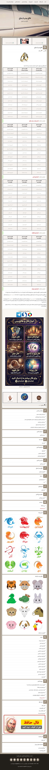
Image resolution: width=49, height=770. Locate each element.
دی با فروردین (38, 241)
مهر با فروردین (38, 185)
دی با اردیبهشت (39, 245)
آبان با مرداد (24, 201)
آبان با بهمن (24, 224)
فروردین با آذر (38, 105)
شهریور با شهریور (10, 149)
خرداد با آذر (10, 105)
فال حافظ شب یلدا (42, 711)
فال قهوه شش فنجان (41, 456)
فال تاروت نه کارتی (41, 664)
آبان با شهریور (24, 205)
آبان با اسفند (24, 228)
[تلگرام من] (34, 759)
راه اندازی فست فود (41, 692)
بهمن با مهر (24, 265)
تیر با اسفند (39, 172)
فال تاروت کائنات (42, 648)
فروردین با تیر (38, 85)
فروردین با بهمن (39, 112)
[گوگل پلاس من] (18, 759)
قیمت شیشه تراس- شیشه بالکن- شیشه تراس (37, 690)
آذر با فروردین (10, 185)
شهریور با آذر (10, 161)
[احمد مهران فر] (39, 43)
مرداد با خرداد (24, 137)
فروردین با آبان (38, 101)
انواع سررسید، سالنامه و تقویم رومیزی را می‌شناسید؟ (36, 685)
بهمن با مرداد (24, 257)
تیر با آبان (38, 157)
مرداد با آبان (24, 157)
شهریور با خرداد (10, 137)
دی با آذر (38, 273)
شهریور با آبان (10, 157)
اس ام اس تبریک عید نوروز (40, 425)
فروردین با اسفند (39, 116)
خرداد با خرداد (10, 81)
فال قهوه (43, 451)
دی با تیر (38, 253)
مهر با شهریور (39, 205)
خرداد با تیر (10, 85)
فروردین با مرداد (39, 89)
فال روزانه (30, 2)
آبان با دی (24, 221)
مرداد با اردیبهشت (24, 133)
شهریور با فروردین (10, 129)
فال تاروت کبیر (42, 643)
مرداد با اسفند (24, 172)
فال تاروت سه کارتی (41, 653)
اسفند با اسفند (10, 284)
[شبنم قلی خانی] (10, 43)
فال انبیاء (43, 443)
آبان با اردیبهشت (24, 189)
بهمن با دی (24, 277)
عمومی (40, 405)
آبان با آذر (24, 217)
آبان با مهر (24, 209)
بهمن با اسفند (24, 284)
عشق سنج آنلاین (42, 498)
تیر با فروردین (38, 129)
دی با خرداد (39, 249)
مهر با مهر (38, 209)
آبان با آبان (24, 213)
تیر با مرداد (39, 145)
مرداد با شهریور (24, 149)
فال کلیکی (43, 490)
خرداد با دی (10, 109)
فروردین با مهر (38, 97)
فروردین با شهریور (39, 93)
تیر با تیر (38, 141)
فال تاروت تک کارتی (41, 651)
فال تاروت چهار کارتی (41, 656)
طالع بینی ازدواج (25, 18)
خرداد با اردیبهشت (10, 77)
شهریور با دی (10, 165)
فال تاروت (36, 2)
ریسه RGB (43, 506)
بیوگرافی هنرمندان (41, 748)
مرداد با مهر (25, 153)
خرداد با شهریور (10, 93)
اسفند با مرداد (10, 257)
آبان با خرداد (24, 193)
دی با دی (38, 277)
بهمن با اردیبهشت (24, 245)
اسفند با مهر (10, 265)
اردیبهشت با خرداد (24, 81)
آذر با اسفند (10, 228)
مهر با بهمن (39, 224)
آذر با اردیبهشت (10, 189)
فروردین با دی (38, 109)
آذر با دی (10, 221)
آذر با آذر (10, 217)
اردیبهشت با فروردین (24, 73)
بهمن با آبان (24, 269)
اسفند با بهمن (10, 280)
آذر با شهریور (10, 205)
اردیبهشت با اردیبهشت (24, 77)
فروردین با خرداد (39, 81)
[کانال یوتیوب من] (14, 759)
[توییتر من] (21, 759)
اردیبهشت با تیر (24, 85)
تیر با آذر (38, 161)
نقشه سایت (20, 766)
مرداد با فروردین (24, 129)
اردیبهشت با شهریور (24, 93)
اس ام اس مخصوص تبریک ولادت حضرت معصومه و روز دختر (35, 419)
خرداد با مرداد (10, 89)
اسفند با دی (10, 277)
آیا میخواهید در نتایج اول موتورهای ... (38, 695)
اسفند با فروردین (10, 241)
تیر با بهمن (39, 168)
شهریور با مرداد (10, 145)
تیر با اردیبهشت (39, 133)
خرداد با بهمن (10, 112)
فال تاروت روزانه (32, 299)
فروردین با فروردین (38, 73)
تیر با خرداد (39, 137)
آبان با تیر (24, 197)
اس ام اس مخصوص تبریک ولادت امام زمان (38, 427)
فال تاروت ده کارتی (41, 666)
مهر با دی (38, 221)
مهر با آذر (38, 217)
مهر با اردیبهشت (39, 189)
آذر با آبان (10, 213)
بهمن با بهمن (24, 280)
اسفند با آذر (10, 273)
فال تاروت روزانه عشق (41, 672)
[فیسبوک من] (31, 759)
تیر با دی (38, 165)
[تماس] (24, 759)
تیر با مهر (38, 153)
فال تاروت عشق (12, 295)
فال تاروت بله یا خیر (41, 674)
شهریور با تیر (10, 141)
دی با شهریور (39, 261)
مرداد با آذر (25, 161)
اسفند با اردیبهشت (10, 245)
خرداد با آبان (10, 101)
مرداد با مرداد (24, 145)
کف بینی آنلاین (42, 464)
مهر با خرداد (39, 193)
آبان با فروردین (24, 185)
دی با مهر (38, 265)
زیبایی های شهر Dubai (41, 687)
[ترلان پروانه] (24, 41)
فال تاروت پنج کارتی (41, 659)
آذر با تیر (10, 197)
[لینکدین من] (11, 759)
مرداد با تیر (24, 141)
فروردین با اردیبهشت (38, 77)
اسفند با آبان (10, 269)
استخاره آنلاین (17, 2)
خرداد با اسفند (10, 116)
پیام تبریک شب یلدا (41, 713)
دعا (44, 482)
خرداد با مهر (10, 97)
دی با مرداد (39, 257)
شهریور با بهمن (10, 168)
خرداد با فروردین (10, 73)
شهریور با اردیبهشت (10, 133)
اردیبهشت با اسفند (24, 116)
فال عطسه (43, 740)
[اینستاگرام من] (28, 759)
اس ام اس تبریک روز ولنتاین (40, 417)
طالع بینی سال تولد (41, 633)
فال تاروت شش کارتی (41, 661)
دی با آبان (39, 269)
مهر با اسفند (39, 228)
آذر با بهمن (10, 224)
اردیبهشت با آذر (24, 105)
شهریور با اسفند (10, 172)
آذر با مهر (10, 209)
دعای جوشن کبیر (42, 479)
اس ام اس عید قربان (41, 422)
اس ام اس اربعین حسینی (41, 414)
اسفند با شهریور (10, 261)
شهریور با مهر (10, 153)
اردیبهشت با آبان (24, 101)
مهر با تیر (38, 197)
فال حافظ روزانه (42, 708)
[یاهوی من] (37, 759)
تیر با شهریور (39, 149)
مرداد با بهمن (24, 168)
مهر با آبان (39, 213)
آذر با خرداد (10, 193)
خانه (45, 2)
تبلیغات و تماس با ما (10, 2)
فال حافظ (41, 2)
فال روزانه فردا (42, 750)
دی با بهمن (39, 280)
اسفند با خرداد (10, 249)
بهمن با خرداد (24, 249)
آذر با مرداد (10, 201)
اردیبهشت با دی (24, 109)
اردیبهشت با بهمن (24, 112)
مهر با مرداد (39, 201)
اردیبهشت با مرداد (24, 89)
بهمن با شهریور (24, 261)
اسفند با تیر (10, 253)
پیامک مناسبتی (24, 2)
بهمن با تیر (24, 253)
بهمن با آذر (24, 273)
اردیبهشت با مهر (24, 97)
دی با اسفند (39, 284)
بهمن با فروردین (24, 241)
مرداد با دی (24, 165)
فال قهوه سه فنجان (41, 453)
